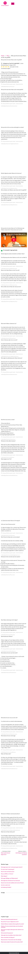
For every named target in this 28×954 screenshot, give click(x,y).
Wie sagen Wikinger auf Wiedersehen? (9, 878)
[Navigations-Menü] (12, 4)
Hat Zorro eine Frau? (5, 885)
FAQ (7, 55)
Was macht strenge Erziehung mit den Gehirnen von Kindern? (12, 930)
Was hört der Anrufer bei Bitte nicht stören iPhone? (12, 882)
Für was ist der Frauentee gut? (7, 869)
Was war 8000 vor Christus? (7, 873)
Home (2, 55)
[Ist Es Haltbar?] (5, 3)
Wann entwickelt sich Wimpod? (7, 937)
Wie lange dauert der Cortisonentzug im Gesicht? (11, 867)
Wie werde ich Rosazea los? (7, 933)
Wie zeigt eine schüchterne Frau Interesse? (10, 880)
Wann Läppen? (4, 876)
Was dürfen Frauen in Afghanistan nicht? (10, 921)
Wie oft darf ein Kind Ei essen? (7, 871)
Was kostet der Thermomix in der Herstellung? (11, 939)
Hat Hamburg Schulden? (6, 887)
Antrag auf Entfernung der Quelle (8, 84)
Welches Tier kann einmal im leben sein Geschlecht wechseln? (12, 927)
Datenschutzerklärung (14, 953)
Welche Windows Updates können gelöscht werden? (12, 924)
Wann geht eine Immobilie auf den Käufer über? (11, 935)
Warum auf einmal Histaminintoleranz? (9, 919)
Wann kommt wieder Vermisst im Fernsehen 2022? (12, 942)
